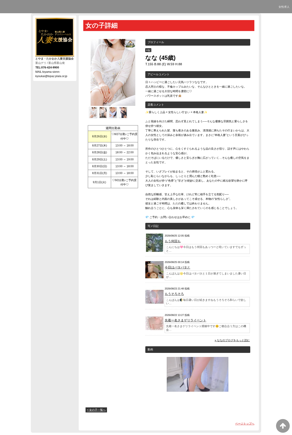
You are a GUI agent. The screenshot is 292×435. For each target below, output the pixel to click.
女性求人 (284, 6)
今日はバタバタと (177, 267)
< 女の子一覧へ (96, 410)
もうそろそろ (174, 294)
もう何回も (173, 241)
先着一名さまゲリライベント (185, 320)
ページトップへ (244, 423)
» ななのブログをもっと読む (232, 340)
